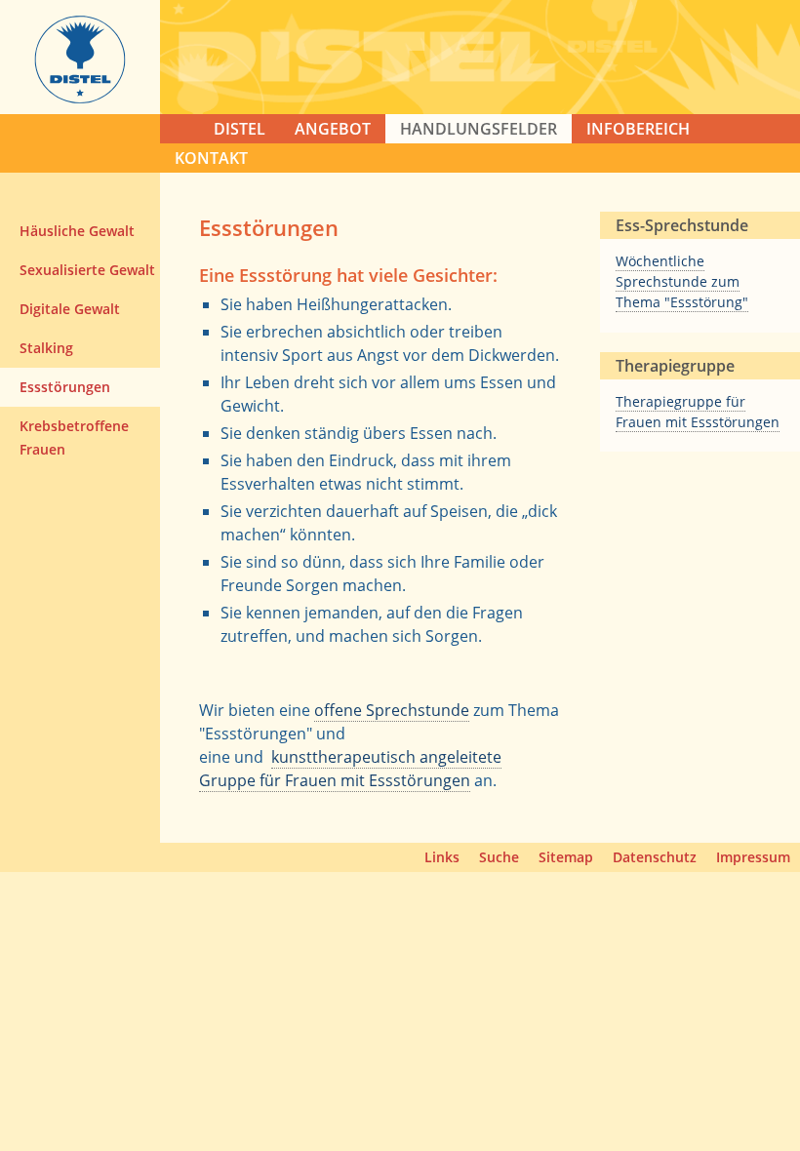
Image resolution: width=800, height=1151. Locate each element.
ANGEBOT (333, 128)
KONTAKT (211, 158)
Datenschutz (655, 857)
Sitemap (566, 857)
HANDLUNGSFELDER (478, 128)
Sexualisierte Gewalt (87, 269)
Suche (499, 857)
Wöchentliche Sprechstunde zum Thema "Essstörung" (682, 281)
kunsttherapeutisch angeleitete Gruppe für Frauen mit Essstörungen (350, 768)
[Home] (80, 97)
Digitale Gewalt (70, 308)
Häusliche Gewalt (77, 230)
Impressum (753, 857)
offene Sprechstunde (391, 710)
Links (442, 857)
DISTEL (239, 128)
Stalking (46, 347)
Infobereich (638, 128)
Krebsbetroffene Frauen (74, 437)
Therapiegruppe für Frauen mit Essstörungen (698, 411)
